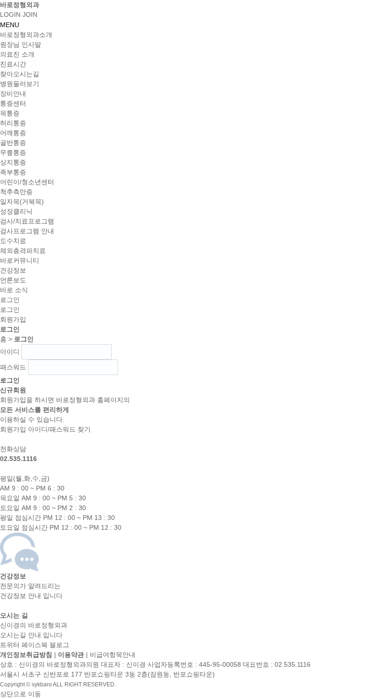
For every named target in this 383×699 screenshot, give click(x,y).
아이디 (10, 351)
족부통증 (13, 172)
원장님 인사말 (20, 44)
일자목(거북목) (22, 201)
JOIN (29, 14)
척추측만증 (16, 191)
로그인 (10, 309)
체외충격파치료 (23, 250)
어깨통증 (13, 133)
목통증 (10, 113)
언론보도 (13, 280)
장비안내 (13, 93)
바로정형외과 (19, 4)
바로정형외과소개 (26, 34)
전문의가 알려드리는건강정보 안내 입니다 (31, 585)
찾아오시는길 (19, 74)
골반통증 (13, 142)
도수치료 (13, 241)
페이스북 (34, 645)
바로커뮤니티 (19, 260)
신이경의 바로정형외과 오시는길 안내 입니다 (33, 625)
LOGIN (10, 14)
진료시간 (13, 64)
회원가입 (13, 319)
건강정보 (13, 270)
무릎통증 (13, 152)
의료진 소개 (17, 54)
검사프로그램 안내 (27, 231)
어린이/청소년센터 (27, 182)
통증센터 (13, 103)
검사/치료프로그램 (27, 221)
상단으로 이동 (20, 694)
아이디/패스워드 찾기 (59, 429)
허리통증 (13, 123)
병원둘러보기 (19, 83)
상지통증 (13, 162)
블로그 (59, 645)
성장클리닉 (16, 211)
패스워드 (13, 367)
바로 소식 (14, 290)
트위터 (10, 645)
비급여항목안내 (112, 654)
